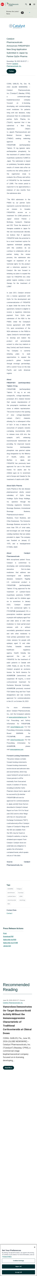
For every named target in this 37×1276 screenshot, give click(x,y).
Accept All (18, 1272)
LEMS (20, 896)
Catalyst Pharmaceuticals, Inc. (13, 1003)
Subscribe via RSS (9, 940)
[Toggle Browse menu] (30, 12)
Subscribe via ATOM (10, 943)
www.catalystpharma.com (18, 717)
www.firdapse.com (16, 727)
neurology (22, 900)
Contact (9, 913)
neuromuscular (11, 900)
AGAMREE (10, 889)
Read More (8, 1067)
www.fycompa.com (17, 740)
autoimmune (11, 892)
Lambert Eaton (11, 896)
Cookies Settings (18, 1260)
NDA (8, 904)
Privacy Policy (7, 1256)
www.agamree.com (16, 749)
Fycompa (20, 892)
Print (5, 933)
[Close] (34, 1247)
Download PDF (8, 936)
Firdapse (19, 889)
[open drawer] (34, 4)
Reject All (18, 1266)
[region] (18, 1260)
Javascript (7, 946)
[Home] (10, 4)
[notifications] (30, 4)
